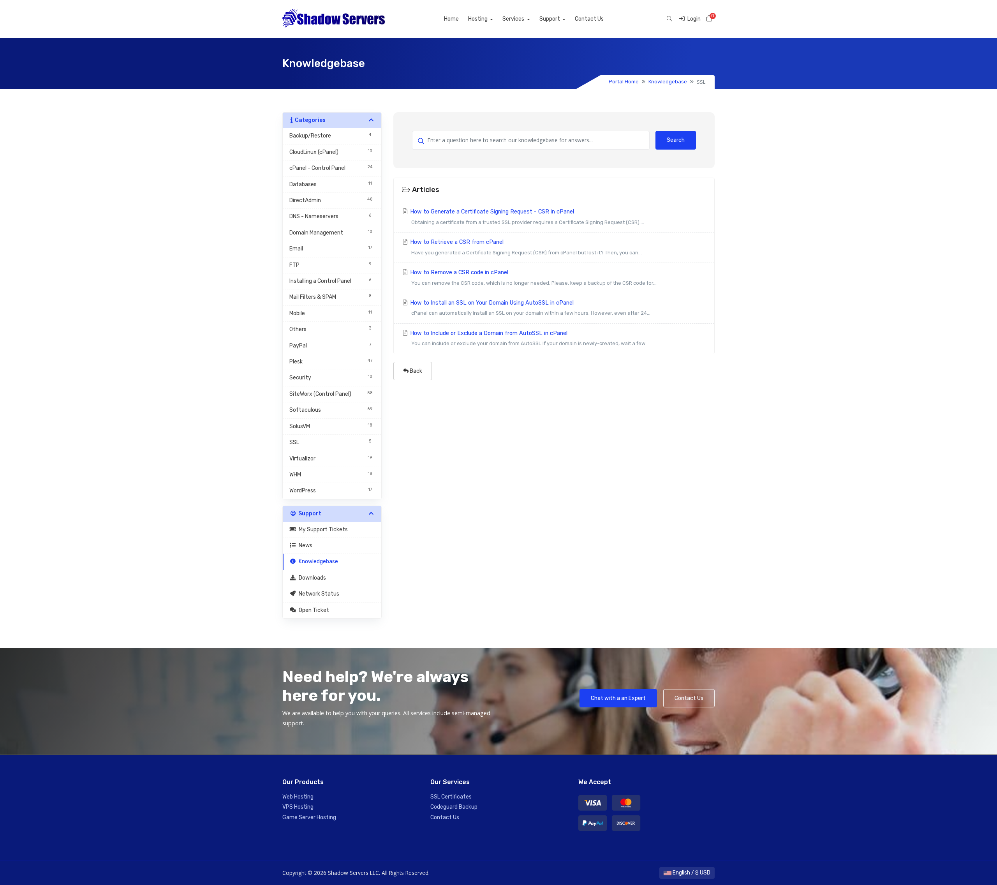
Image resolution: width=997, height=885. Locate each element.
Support (550, 19)
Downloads (311, 578)
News (304, 545)
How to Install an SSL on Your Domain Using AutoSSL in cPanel (529, 308)
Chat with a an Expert (618, 698)
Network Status (317, 594)
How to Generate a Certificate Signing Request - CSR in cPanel (526, 216)
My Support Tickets (322, 529)
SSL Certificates (451, 796)
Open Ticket (312, 610)
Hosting (478, 19)
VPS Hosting (298, 807)
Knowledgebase (667, 82)
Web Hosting (298, 796)
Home (451, 19)
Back (415, 371)
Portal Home (624, 82)
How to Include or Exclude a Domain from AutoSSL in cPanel (528, 338)
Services (513, 19)
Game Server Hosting (309, 817)
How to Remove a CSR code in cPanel (533, 277)
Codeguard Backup (453, 807)
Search (676, 140)
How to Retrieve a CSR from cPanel (525, 247)
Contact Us (589, 19)
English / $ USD (690, 872)
